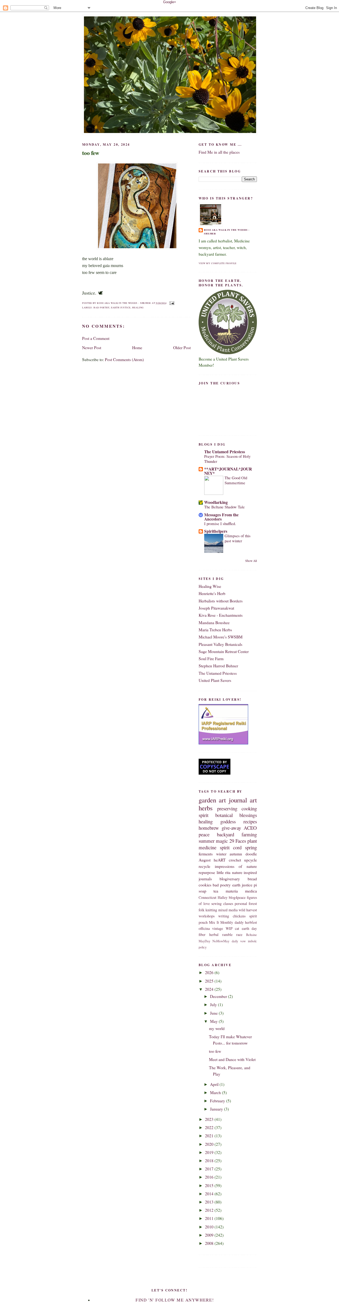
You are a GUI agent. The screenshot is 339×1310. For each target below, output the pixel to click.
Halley (223, 897)
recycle (204, 866)
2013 (210, 1202)
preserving (227, 808)
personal (241, 903)
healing (138, 307)
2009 (210, 1235)
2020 (210, 1144)
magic (222, 840)
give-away (231, 827)
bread (252, 878)
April (215, 1084)
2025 (210, 981)
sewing (216, 903)
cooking (249, 808)
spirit (203, 815)
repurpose (207, 872)
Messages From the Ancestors (221, 517)
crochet (235, 860)
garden (207, 800)
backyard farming (237, 834)
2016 (210, 1177)
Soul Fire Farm (211, 658)
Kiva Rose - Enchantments (221, 615)
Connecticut (207, 897)
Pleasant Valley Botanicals (220, 644)
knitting (211, 909)
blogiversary (230, 878)
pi (255, 884)
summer (207, 840)
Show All (251, 561)
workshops (207, 915)
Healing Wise (210, 586)
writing (223, 915)
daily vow (239, 941)
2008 (210, 1243)
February (218, 1100)
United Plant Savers (215, 680)
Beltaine (251, 934)
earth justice (121, 307)
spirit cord (231, 847)
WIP (229, 928)
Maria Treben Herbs (215, 629)
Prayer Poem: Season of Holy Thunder (227, 459)
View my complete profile (218, 263)
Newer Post (91, 347)
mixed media (228, 909)
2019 (210, 1152)
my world (217, 1028)
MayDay (204, 941)
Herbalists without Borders (221, 600)
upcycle (250, 860)
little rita (224, 872)
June (214, 1013)
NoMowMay (220, 941)
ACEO (250, 827)
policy (203, 947)
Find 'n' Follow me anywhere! (175, 1300)
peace (204, 834)
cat (237, 928)
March (216, 1092)
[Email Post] (171, 302)
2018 (210, 1160)
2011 (210, 1218)
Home (137, 347)
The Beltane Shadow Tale (224, 506)
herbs (206, 807)
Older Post (182, 347)
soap (202, 891)
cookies (205, 884)
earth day (249, 928)
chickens (239, 915)
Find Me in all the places (219, 152)
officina (204, 928)
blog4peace (237, 897)
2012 (210, 1210)
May (214, 1021)
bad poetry (101, 307)
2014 (210, 1193)
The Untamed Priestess (224, 452)
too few (90, 153)
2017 (210, 1168)
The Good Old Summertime (236, 480)
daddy (239, 922)
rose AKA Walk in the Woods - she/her (226, 231)
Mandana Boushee (214, 622)
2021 (210, 1135)
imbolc (252, 941)
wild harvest (248, 909)
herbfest (251, 922)
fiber (202, 934)
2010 (210, 1226)
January (217, 1109)
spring (251, 847)
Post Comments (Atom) (124, 359)
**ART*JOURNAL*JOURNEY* (228, 471)
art (253, 800)
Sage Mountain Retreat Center (224, 651)
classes (228, 903)
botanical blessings (236, 815)
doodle (251, 853)
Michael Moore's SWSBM (221, 637)
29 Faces (237, 840)
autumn (236, 853)
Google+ (169, 2)
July (214, 1004)
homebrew (209, 827)
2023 (210, 1119)
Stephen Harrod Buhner (218, 665)
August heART (212, 860)
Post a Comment (95, 338)
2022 (210, 1127)
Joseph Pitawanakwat (216, 608)
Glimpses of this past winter (238, 538)
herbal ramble (221, 934)
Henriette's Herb (212, 593)
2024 (210, 989)
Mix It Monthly (221, 922)
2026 (210, 972)
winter (221, 853)
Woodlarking (216, 502)
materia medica (241, 891)
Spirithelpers (215, 531)
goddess (228, 821)
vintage (217, 928)
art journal (233, 800)
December (219, 996)
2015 (210, 1185)
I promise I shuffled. (220, 523)
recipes (250, 821)
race (239, 934)
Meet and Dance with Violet (232, 1059)
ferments (206, 853)
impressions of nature (236, 866)
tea (215, 891)
